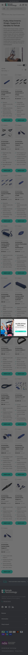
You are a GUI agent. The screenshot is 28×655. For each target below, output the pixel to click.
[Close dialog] (26, 319)
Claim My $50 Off (21, 331)
